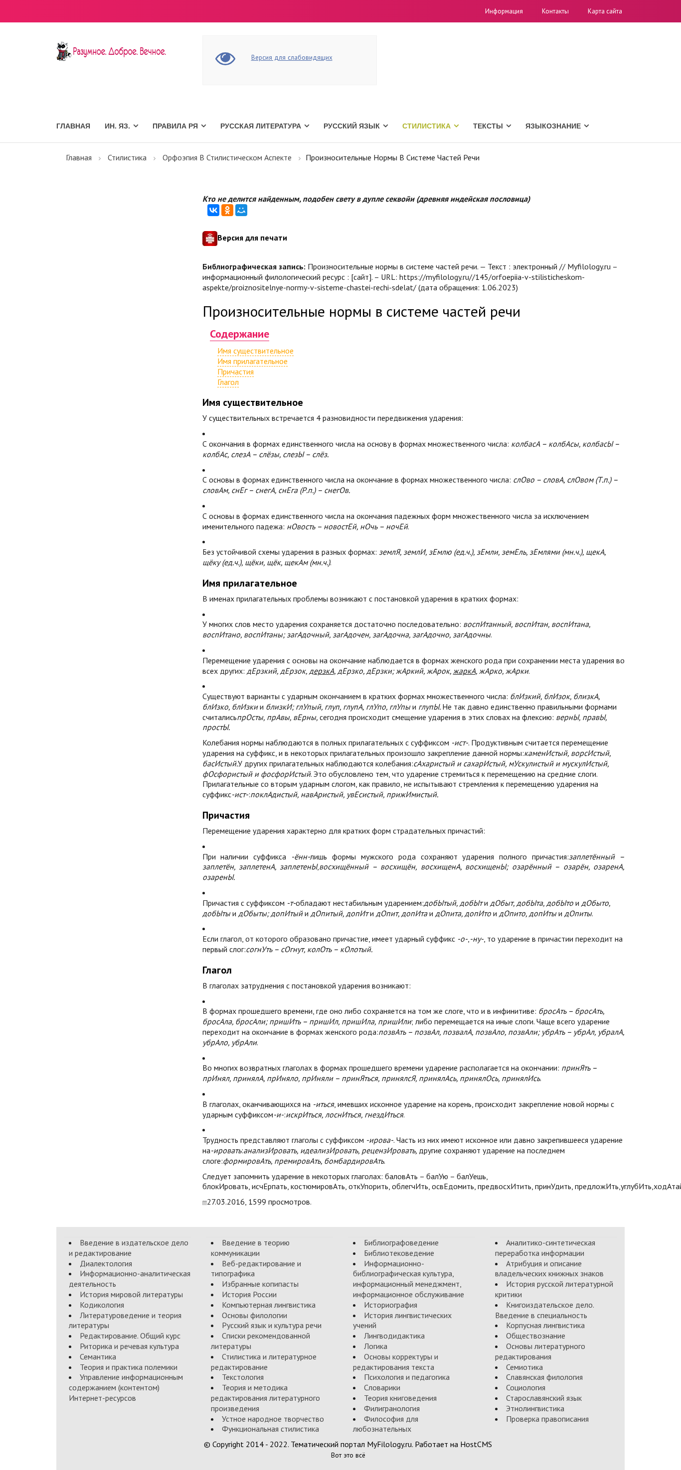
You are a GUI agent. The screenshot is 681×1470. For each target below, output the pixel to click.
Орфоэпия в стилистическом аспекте (227, 157)
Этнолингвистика (535, 1408)
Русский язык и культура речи (272, 1325)
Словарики (382, 1387)
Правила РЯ (175, 126)
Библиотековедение (399, 1253)
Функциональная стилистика (270, 1429)
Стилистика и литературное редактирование (264, 1361)
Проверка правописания (547, 1419)
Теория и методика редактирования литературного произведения (265, 1397)
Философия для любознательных (385, 1424)
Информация (504, 11)
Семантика (98, 1356)
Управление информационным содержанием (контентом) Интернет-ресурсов (126, 1387)
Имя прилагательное (252, 361)
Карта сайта (605, 11)
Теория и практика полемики (128, 1367)
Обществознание (535, 1336)
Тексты (488, 126)
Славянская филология (544, 1377)
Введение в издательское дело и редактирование (128, 1247)
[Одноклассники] (227, 210)
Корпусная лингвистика (545, 1325)
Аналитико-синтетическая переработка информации (545, 1247)
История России (249, 1294)
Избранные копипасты (260, 1284)
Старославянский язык (544, 1398)
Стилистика (426, 126)
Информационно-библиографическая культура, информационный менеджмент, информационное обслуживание (408, 1278)
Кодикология (102, 1305)
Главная (73, 126)
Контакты (555, 11)
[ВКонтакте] (213, 210)
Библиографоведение (401, 1242)
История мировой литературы (131, 1294)
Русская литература (260, 126)
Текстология (243, 1377)
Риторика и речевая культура (129, 1346)
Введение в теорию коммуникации (250, 1247)
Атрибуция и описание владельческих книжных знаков (549, 1268)
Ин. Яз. (117, 126)
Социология (525, 1387)
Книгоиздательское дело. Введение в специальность (544, 1310)
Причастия (235, 371)
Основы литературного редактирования (540, 1351)
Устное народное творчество (273, 1419)
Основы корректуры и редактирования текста (395, 1361)
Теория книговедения (400, 1398)
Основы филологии (254, 1315)
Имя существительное (255, 351)
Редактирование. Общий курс (130, 1336)
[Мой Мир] (241, 210)
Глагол (228, 382)
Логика (375, 1346)
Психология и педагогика (407, 1377)
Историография (390, 1305)
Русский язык (352, 126)
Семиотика (524, 1367)
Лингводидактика (394, 1336)
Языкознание (553, 126)
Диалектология (106, 1263)
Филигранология (392, 1408)
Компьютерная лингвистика (269, 1305)
